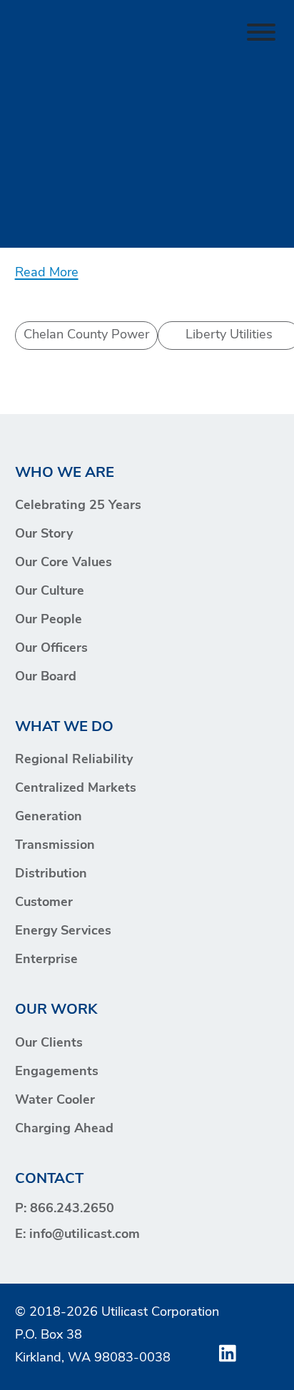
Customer (44, 903)
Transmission (55, 846)
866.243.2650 (72, 1209)
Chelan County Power (86, 335)
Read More (46, 273)
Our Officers (51, 649)
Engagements (56, 1072)
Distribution (51, 874)
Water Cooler (55, 1100)
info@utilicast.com (84, 1235)
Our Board (45, 677)
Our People (48, 620)
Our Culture (49, 591)
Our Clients (49, 1043)
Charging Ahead (64, 1129)
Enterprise (46, 960)
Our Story (44, 534)
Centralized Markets (75, 788)
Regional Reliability (74, 760)
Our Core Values (63, 563)
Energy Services (63, 931)
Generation (48, 817)
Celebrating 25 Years (78, 506)
